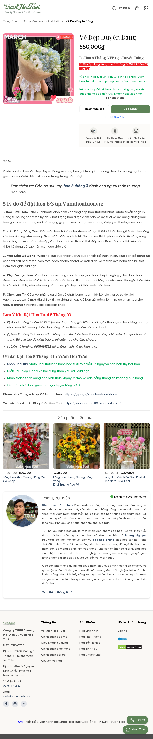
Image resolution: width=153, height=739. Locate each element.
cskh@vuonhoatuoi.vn (17, 696)
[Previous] (9, 449)
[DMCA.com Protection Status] (130, 647)
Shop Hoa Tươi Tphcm (57, 505)
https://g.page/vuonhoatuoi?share (91, 394)
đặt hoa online (103, 540)
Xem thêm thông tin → (57, 592)
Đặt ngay (130, 109)
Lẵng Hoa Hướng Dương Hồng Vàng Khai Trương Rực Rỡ (73, 481)
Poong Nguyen (136, 535)
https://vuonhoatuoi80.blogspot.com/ (92, 403)
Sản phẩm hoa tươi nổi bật (41, 21)
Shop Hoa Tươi (17, 364)
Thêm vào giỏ (94, 109)
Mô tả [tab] (7, 161)
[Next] (144, 449)
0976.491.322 (12, 685)
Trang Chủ (10, 21)
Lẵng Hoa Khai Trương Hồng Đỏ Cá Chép (24, 479)
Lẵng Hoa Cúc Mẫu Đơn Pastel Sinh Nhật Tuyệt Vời (124, 479)
